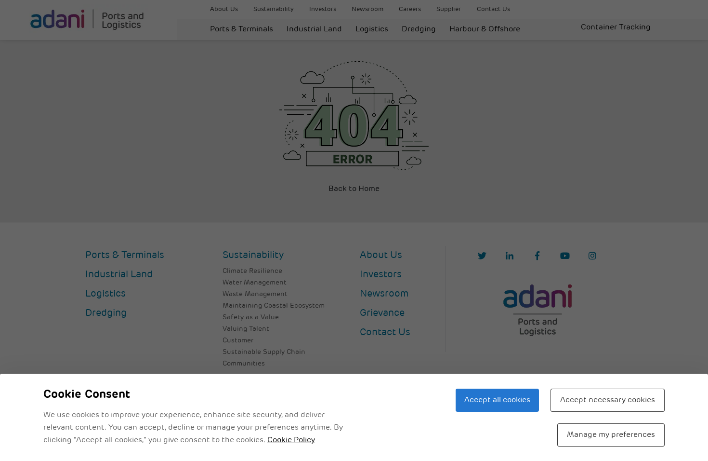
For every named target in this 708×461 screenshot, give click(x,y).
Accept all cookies (497, 400)
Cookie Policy (291, 440)
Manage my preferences (611, 435)
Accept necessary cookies (607, 400)
